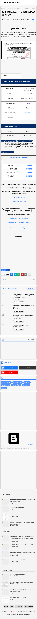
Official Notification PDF (18, 157)
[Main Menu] (2, 2)
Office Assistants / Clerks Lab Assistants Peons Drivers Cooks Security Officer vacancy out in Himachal (23, 295)
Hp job (7, 9)
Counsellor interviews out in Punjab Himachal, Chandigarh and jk (22, 523)
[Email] (25, 274)
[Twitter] (15, 274)
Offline (28, 103)
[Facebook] (11, 274)
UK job (4, 388)
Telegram (27, 368)
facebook (10, 368)
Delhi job (28, 382)
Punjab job (26, 385)
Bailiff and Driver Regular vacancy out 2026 (21, 582)
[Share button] (29, 274)
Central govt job (7, 382)
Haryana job (6, 385)
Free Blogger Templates (23, 614)
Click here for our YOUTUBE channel (18, 222)
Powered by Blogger (17, 445)
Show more (31, 288)
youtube (10, 372)
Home (3, 9)
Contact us (19, 606)
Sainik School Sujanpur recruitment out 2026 (23, 306)
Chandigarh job (18, 382)
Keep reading (19, 301)
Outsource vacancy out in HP (20, 325)
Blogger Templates (18, 611)
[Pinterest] (22, 274)
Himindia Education (14, 2)
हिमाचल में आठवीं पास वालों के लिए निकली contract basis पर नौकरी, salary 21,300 (23, 316)
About (12, 606)
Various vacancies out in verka (18, 515)
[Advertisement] (18, 411)
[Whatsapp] (18, 274)
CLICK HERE (28, 165)
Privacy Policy (29, 606)
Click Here (28, 112)
